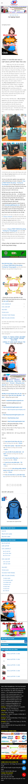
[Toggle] (24, 304)
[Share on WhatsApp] (7, 485)
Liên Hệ (4, 531)
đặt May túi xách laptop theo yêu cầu (12, 393)
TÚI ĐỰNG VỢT (7, 584)
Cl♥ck (20, 443)
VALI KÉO (4, 567)
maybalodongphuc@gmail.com (14, 400)
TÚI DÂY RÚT (6, 588)
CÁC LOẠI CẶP (6, 559)
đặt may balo (9, 381)
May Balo (19, 395)
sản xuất (5, 301)
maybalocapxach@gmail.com (13, 705)
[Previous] (1, 510)
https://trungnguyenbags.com (13, 697)
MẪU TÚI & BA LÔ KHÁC (8, 575)
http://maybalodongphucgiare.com (14, 694)
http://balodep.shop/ (13, 418)
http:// (12, 407)
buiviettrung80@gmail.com (12, 205)
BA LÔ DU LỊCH (6, 555)
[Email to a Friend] (15, 485)
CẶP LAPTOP (5, 546)
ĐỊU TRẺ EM (6, 590)
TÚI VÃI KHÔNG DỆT (8, 580)
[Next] (26, 510)
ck (6, 455)
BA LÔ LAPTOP (6, 543)
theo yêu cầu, (13, 395)
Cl (4, 455)
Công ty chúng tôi (7, 216)
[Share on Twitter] (12, 485)
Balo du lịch (18, 381)
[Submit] (25, 641)
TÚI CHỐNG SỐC (7, 582)
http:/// (16, 421)
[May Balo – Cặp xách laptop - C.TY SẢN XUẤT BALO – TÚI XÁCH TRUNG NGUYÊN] (14, 3)
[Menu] (2, 3)
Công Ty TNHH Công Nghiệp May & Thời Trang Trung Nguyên (14, 338)
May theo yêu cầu (14, 15)
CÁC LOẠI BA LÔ (6, 548)
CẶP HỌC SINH (6, 563)
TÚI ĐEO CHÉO (6, 578)
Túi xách (12, 383)
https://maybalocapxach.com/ (14, 699)
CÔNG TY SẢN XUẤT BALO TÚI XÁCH (14, 342)
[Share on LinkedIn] (20, 485)
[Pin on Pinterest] (18, 485)
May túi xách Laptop (7, 533)
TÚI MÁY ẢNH (6, 586)
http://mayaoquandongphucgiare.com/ (13, 414)
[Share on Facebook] (10, 485)
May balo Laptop (6, 536)
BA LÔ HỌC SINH (7, 553)
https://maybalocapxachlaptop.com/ (16, 409)
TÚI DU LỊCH (5, 570)
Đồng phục (19, 383)
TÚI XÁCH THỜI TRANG (8, 572)
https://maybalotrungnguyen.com (14, 696)
